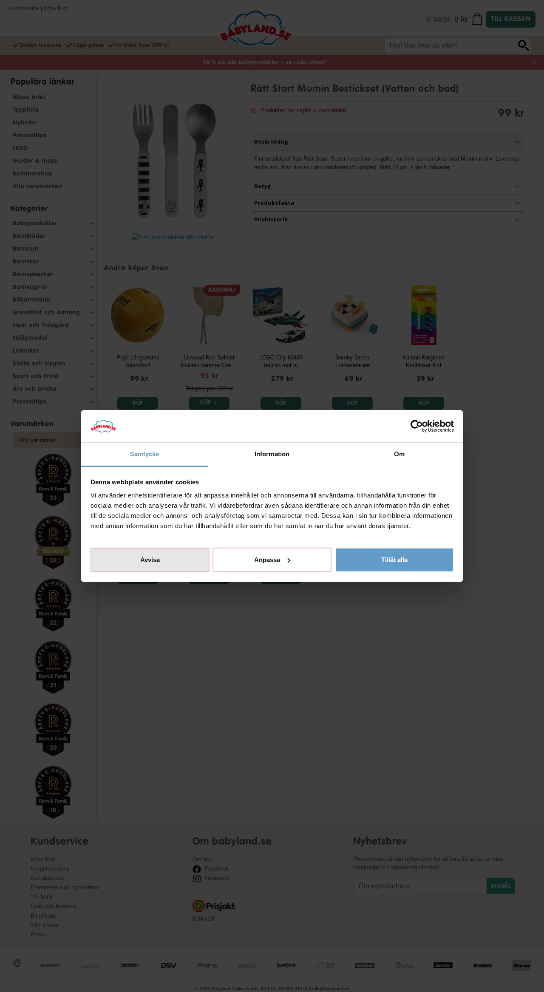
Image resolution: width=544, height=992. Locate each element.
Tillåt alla (394, 559)
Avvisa (150, 559)
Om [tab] (399, 454)
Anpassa (267, 559)
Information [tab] (272, 454)
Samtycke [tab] (144, 454)
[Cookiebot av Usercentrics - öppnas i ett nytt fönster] (417, 426)
